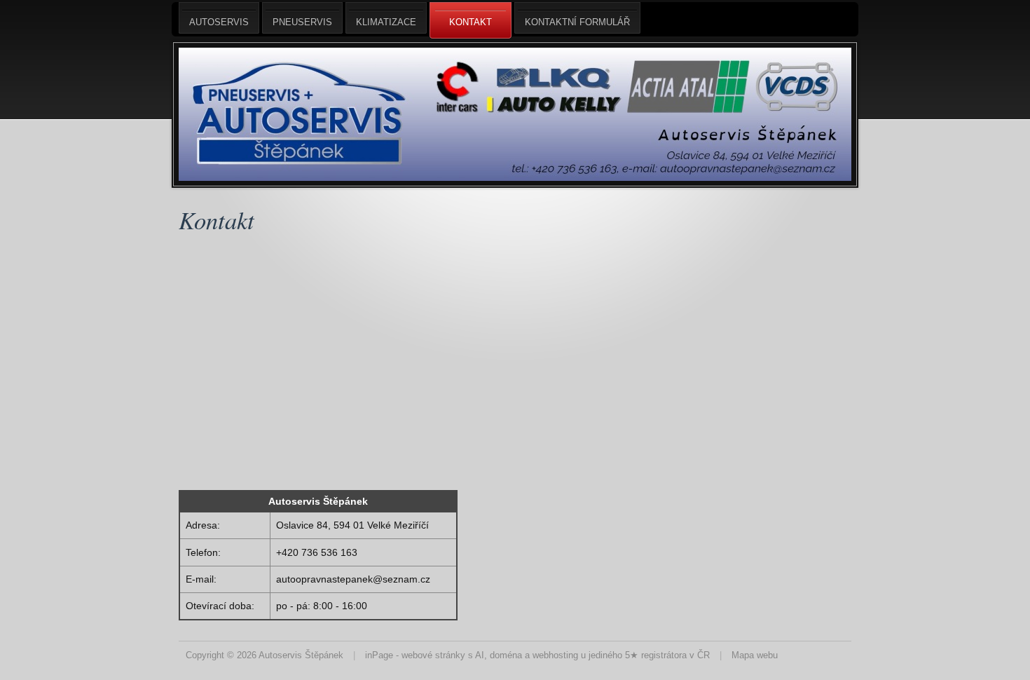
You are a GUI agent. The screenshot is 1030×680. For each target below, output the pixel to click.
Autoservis (219, 22)
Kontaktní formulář (577, 22)
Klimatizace (386, 22)
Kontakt (470, 22)
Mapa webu (755, 655)
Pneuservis (302, 22)
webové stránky (433, 655)
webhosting (555, 655)
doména (506, 655)
